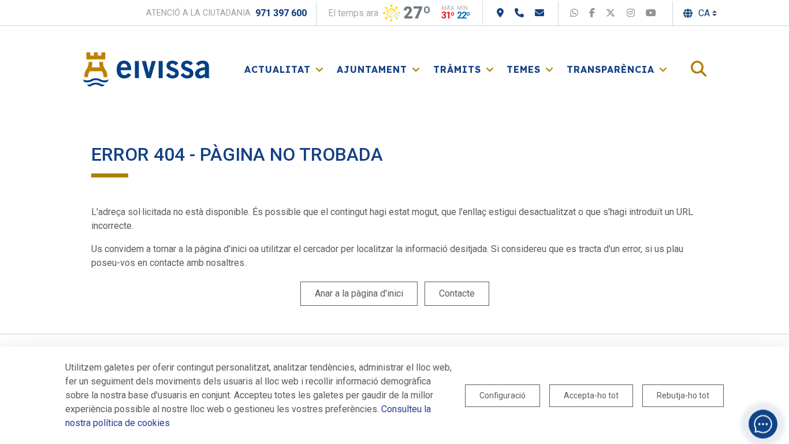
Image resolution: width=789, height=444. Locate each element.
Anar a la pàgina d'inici (359, 293)
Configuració (502, 395)
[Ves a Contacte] (539, 13)
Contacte (457, 293)
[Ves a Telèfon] (519, 13)
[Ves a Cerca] (698, 70)
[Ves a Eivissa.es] (146, 68)
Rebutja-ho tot (683, 395)
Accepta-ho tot (591, 395)
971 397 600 (281, 13)
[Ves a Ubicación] (500, 13)
